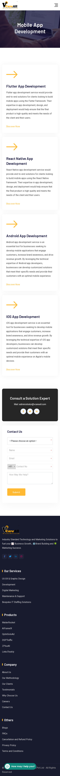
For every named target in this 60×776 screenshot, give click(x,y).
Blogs (5, 727)
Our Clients (7, 684)
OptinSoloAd (8, 634)
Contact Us (7, 707)
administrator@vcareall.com (32, 404)
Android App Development (26, 236)
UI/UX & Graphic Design (13, 578)
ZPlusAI (6, 646)
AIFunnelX (7, 628)
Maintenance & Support (13, 596)
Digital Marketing (10, 590)
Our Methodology (10, 678)
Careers (6, 701)
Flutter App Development (26, 86)
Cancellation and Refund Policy (17, 739)
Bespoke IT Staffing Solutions (16, 602)
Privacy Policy (9, 745)
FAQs (4, 733)
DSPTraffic (7, 640)
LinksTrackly (8, 651)
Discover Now (13, 126)
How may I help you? (23, 766)
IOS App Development (23, 316)
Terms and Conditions (12, 751)
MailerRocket (8, 622)
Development (8, 584)
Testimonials (8, 689)
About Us (6, 672)
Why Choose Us (10, 695)
